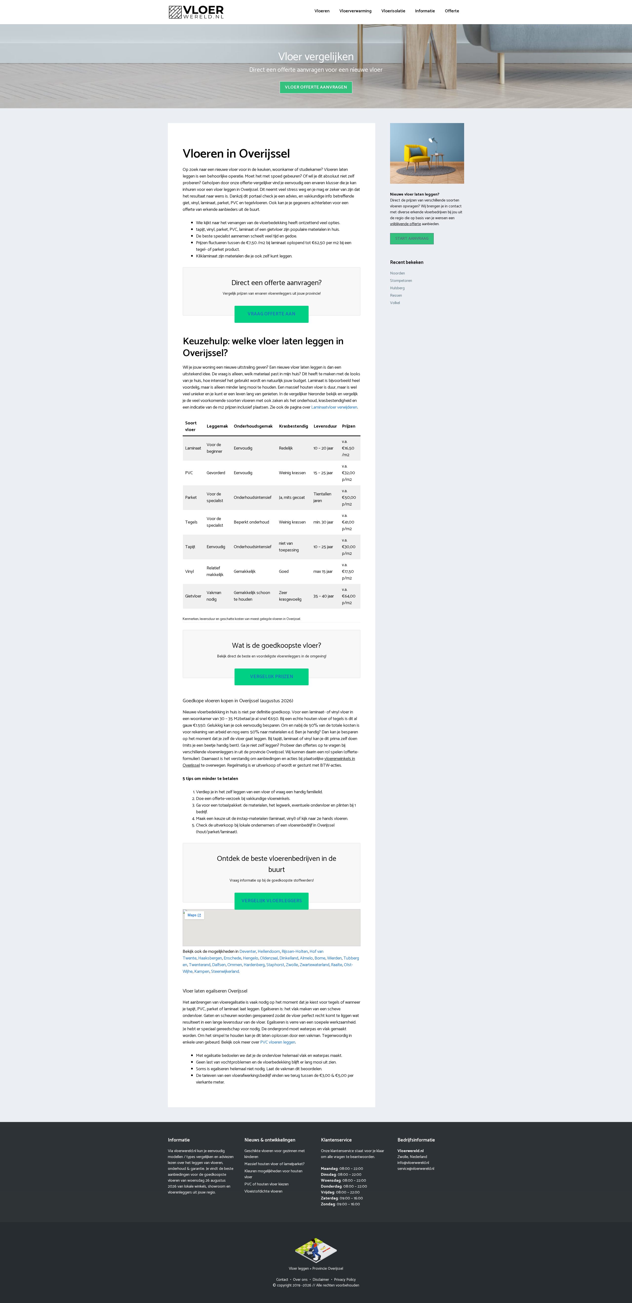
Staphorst (275, 965)
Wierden (334, 958)
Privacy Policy (345, 1280)
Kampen (201, 971)
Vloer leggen (299, 1269)
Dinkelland (288, 958)
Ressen (396, 295)
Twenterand (199, 965)
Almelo (306, 958)
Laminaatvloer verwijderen (334, 407)
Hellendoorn (269, 951)
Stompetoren (401, 280)
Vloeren (322, 11)
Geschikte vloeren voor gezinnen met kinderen (274, 1154)
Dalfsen (219, 965)
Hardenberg (254, 965)
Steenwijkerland (225, 971)
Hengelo (250, 958)
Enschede (232, 958)
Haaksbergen (210, 958)
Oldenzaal (269, 958)
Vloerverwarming (355, 11)
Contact (282, 1280)
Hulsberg (397, 288)
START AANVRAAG (412, 238)
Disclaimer (321, 1280)
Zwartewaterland (314, 965)
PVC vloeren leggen (277, 1042)
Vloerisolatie (393, 11)
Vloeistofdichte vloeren (263, 1191)
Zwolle (292, 965)
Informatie (425, 11)
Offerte (452, 11)
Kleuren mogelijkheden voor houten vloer (273, 1174)
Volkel (395, 303)
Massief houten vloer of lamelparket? (274, 1164)
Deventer (247, 951)
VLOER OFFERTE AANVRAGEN (316, 87)
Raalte (336, 965)
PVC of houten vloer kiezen (266, 1184)
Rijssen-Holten (295, 951)
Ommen (234, 965)
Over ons (300, 1280)
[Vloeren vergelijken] (196, 12)
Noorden (397, 273)
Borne (320, 958)
